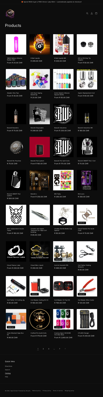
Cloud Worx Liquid (37, 265)
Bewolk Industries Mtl (85, 128)
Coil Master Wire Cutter (86, 300)
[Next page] (65, 348)
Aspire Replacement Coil (86, 93)
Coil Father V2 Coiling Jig (16, 300)
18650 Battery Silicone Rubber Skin (14, 59)
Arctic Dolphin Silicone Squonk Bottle (62, 93)
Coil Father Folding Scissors (84, 266)
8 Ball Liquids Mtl (60, 58)
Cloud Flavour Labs (13, 265)
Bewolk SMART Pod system (13, 194)
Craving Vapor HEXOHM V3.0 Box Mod (62, 334)
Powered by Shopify (24, 390)
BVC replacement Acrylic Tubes (15, 229)
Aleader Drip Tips (13, 93)
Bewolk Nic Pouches (14, 161)
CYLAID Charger (83, 333)
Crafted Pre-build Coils (38, 333)
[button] (87, 13)
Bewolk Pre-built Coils (62, 161)
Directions (8, 366)
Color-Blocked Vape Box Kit (15, 334)
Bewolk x (34, 194)
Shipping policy (69, 390)
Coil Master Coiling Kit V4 (39, 300)
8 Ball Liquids (35, 58)
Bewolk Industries (60, 128)
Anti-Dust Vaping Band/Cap (36, 93)
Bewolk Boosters (13, 128)
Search (7, 370)
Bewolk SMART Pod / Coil (86, 161)
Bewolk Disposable (37, 128)
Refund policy (36, 390)
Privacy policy (47, 390)
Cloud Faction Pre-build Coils (86, 229)
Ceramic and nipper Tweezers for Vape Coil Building (39, 230)
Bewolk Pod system (37, 161)
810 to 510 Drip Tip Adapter (84, 59)
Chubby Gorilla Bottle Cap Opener (63, 229)
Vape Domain (14, 390)
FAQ (6, 377)
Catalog (8, 373)
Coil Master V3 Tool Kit (62, 300)
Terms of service (58, 390)
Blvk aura (81, 194)
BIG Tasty (57, 194)
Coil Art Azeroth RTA (61, 265)
